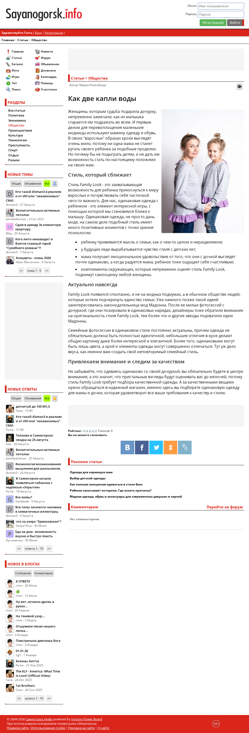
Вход (38, 33)
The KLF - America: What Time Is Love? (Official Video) (38, 673)
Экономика (17, 120)
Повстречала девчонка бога (38, 640)
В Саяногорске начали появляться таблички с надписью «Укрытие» (29, 482)
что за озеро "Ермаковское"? (38, 521)
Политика (16, 115)
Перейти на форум (225, 506)
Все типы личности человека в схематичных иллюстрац (38, 509)
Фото (15, 70)
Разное (13, 160)
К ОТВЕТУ (23, 581)
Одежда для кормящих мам (91, 472)
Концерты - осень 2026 (33, 258)
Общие (16, 183)
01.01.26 (22, 651)
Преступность (19, 145)
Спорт (13, 150)
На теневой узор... (30, 616)
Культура (15, 135)
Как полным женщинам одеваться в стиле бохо (106, 484)
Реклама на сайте (81, 728)
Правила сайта (18, 728)
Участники (49, 89)
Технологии (17, 140)
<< (21, 270)
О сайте (103, 728)
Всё (47, 183)
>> (47, 270)
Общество (39, 40)
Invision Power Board (86, 719)
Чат (14, 83)
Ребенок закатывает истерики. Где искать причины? (110, 490)
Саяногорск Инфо (39, 719)
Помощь (47, 83)
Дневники (48, 70)
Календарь (49, 77)
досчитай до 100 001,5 (33, 406)
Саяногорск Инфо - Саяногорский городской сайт (44, 14)
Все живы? (23, 497)
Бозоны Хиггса (27, 661)
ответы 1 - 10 (34, 548)
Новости (47, 51)
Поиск (16, 89)
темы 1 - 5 (34, 270)
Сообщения (23, 573)
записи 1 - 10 (34, 698)
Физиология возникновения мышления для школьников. (38, 466)
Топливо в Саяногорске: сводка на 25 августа (34, 437)
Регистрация (213, 22)
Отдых (13, 155)
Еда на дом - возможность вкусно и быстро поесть (35, 533)
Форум (45, 58)
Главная (7, 40)
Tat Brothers (25, 685)
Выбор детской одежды (88, 478)
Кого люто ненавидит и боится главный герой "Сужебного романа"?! (29, 243)
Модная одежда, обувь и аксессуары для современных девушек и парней (126, 496)
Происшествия (20, 130)
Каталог (17, 64)
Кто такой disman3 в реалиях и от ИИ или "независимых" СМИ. (33, 196)
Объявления (50, 64)
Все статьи (16, 110)
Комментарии (44, 573)
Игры (15, 77)
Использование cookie (48, 728)
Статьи (22, 40)
